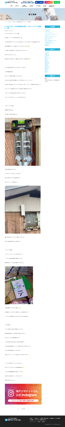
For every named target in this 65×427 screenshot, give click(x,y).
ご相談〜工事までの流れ (24, 6)
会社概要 (38, 421)
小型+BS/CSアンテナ (48, 41)
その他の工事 (47, 30)
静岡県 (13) (47, 71)
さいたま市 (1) (47, 52)
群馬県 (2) (46, 68)
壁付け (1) (46, 57)
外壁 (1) (46, 59)
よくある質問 (38, 5)
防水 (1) (46, 70)
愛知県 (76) (47, 61)
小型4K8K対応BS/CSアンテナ (50, 43)
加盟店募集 (43, 421)
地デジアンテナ (47, 39)
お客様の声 (31, 5)
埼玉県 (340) (47, 55)
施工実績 (44, 5)
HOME (11, 5)
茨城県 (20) (47, 69)
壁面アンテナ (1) (48, 58)
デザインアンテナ (48, 31)
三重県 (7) (46, 53)
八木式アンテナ (47, 35)
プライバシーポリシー (32, 421)
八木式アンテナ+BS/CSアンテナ (50, 36)
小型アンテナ (47, 44)
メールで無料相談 (40, 2)
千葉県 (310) (47, 54)
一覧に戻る (23, 408)
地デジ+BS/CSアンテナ (49, 38)
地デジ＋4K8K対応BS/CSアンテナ (50, 40)
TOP (5, 21)
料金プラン (17, 5)
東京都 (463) (47, 63)
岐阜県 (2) (46, 60)
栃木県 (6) (46, 64)
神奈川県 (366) (47, 66)
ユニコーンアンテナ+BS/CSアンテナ (51, 34)
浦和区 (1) (46, 65)
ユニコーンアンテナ (48, 33)
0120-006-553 (28, 3)
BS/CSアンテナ (47, 29)
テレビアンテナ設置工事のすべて (52, 6)
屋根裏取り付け (47, 45)
